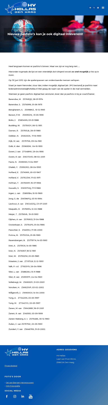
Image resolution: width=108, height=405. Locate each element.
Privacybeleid (11, 366)
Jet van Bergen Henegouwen (20, 382)
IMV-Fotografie (13, 386)
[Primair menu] (103, 7)
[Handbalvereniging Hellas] (20, 8)
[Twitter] (94, 7)
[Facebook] (90, 7)
